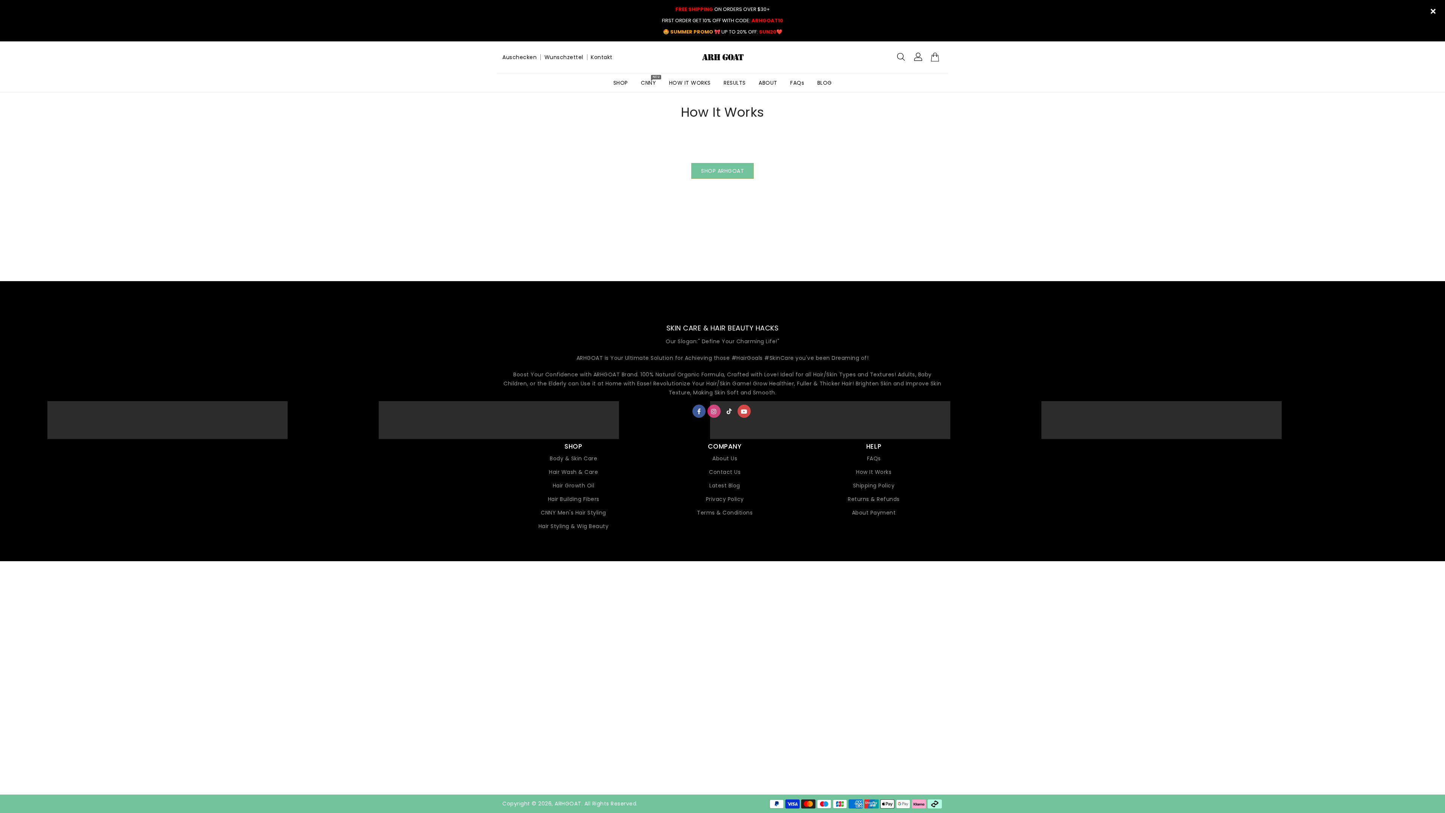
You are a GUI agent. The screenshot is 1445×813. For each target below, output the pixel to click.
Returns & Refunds (874, 499)
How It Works (873, 472)
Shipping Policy (874, 485)
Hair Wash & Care (573, 472)
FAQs (874, 458)
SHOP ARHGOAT (722, 171)
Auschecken (519, 57)
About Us (724, 458)
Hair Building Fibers (573, 499)
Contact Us (725, 472)
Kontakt (602, 57)
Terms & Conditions (725, 512)
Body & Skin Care (573, 458)
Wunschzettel (564, 57)
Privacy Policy (725, 499)
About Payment (874, 512)
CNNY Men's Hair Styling (573, 512)
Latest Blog (724, 485)
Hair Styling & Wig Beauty (573, 526)
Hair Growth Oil (574, 485)
